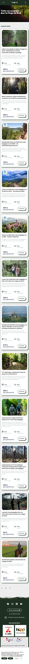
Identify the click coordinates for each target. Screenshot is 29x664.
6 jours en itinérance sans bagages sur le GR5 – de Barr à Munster (14, 236)
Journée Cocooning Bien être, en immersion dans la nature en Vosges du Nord (13, 514)
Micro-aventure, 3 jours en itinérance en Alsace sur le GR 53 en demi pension (14, 97)
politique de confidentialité (15, 656)
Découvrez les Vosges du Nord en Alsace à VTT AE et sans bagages (12, 418)
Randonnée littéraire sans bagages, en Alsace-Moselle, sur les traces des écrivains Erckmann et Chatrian (14, 326)
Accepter (4, 658)
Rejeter (10, 658)
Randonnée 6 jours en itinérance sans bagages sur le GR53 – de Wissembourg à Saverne (14, 143)
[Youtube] (21, 604)
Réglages (16, 658)
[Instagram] (12, 604)
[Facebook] (8, 604)
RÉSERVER (21, 70)
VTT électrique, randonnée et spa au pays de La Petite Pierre (13, 373)
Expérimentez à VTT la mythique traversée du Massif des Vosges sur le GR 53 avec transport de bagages (14, 466)
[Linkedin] (17, 604)
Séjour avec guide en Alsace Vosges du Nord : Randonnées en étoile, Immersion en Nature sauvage (14, 50)
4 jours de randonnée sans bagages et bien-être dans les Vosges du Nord (14, 280)
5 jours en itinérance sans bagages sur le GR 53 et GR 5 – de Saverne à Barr (14, 190)
